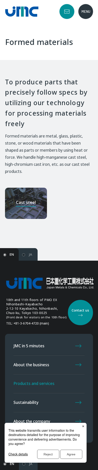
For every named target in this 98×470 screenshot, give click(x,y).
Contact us (67, 11)
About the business (31, 364)
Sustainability (26, 402)
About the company (31, 421)
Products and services (33, 383)
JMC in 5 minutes (28, 345)
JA (30, 254)
